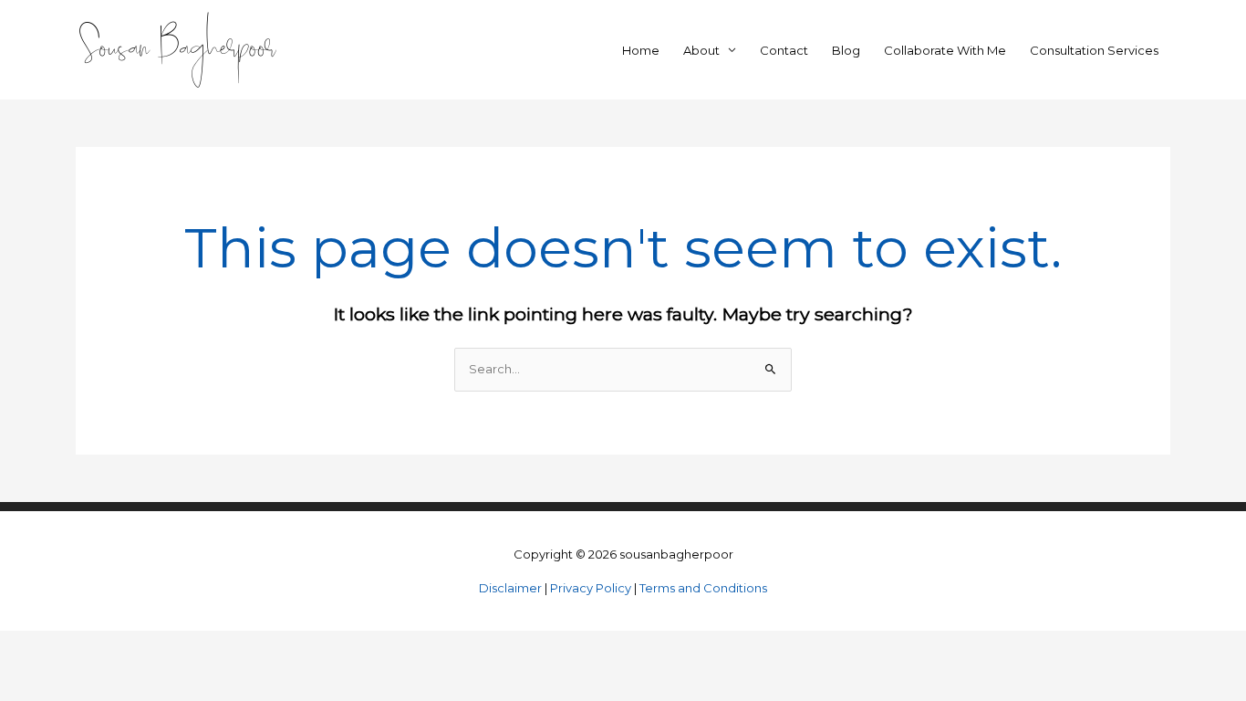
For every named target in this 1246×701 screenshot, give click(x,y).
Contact (784, 50)
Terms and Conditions (703, 588)
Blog (846, 50)
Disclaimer (510, 588)
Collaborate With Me (945, 50)
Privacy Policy (590, 588)
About (701, 50)
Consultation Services (1094, 50)
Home (640, 50)
